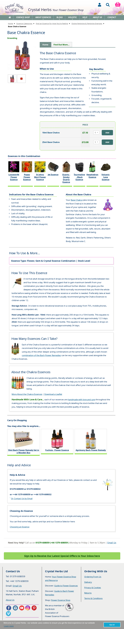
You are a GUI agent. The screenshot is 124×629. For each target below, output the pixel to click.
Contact (112, 18)
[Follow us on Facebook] (9, 607)
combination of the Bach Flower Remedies (41, 355)
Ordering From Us (92, 576)
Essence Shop (23, 18)
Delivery (88, 582)
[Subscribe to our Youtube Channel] (22, 607)
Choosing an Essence (19, 526)
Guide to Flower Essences (66, 585)
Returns (88, 592)
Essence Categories (24, 23)
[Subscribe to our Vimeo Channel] (9, 613)
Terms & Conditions (93, 598)
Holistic (72, 18)
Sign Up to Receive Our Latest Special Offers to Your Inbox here (62, 555)
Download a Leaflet (53, 394)
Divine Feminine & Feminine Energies (87, 23)
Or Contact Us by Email (21, 498)
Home (10, 23)
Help (84, 18)
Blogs (60, 18)
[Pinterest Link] (35, 607)
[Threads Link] (28, 607)
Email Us (111, 542)
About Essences (43, 18)
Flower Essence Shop (60, 600)
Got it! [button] (112, 625)
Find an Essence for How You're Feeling (52, 23)
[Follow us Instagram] (15, 607)
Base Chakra (76, 200)
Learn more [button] (9, 626)
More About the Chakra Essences (27, 394)
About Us (97, 18)
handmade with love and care (81, 399)
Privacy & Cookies (92, 587)
